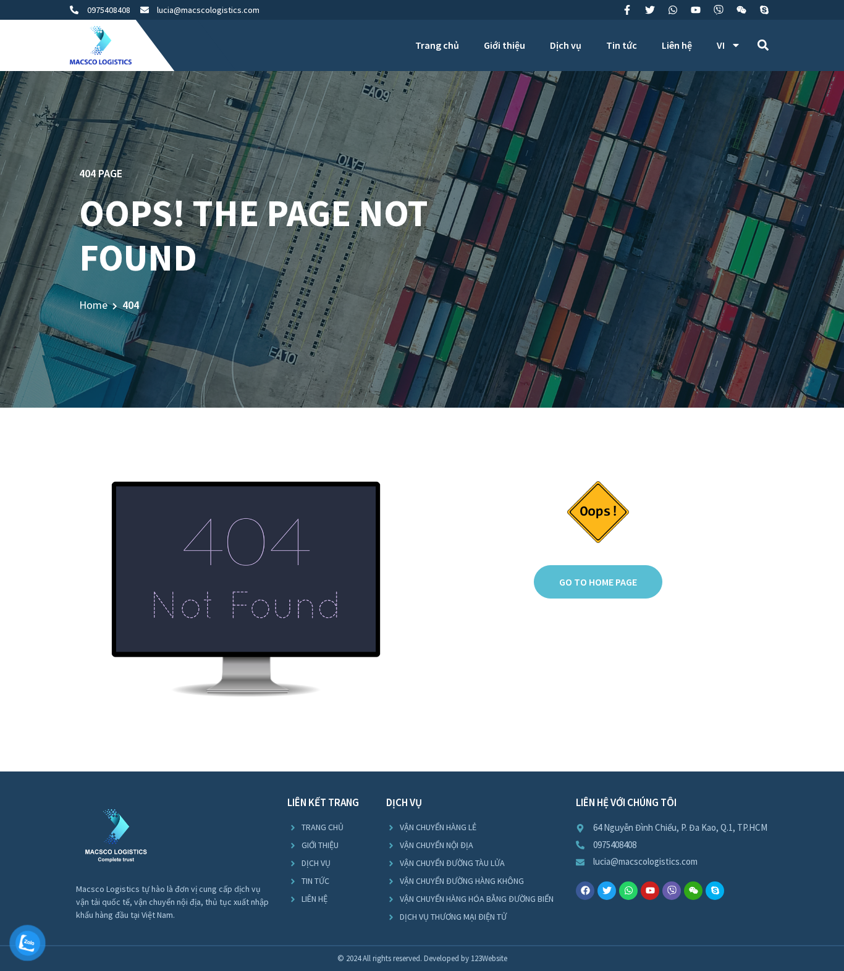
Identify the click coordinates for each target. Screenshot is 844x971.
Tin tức (621, 45)
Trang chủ (437, 45)
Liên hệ (677, 45)
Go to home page (598, 582)
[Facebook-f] (627, 10)
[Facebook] (585, 890)
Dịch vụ (565, 45)
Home (93, 305)
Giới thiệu (504, 45)
